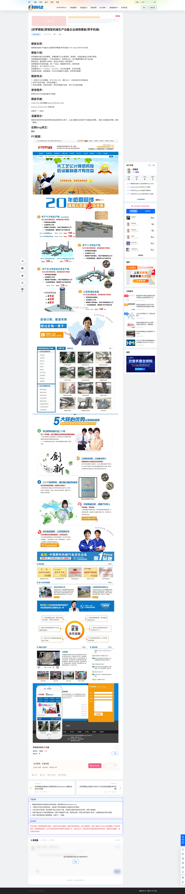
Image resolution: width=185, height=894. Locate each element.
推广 (29, 2)
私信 (153, 165)
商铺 (57, 2)
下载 (114, 753)
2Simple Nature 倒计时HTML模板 (138, 187)
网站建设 (83, 7)
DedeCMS (36, 34)
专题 (35, 2)
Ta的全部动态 (141, 199)
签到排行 (140, 255)
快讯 (40, 2)
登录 (144, 7)
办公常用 (102, 7)
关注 (150, 165)
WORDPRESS (61, 7)
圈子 (46, 2)
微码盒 (41, 891)
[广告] (75, 16)
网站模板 (73, 7)
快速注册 (152, 7)
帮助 (52, 2)
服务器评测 (113, 7)
